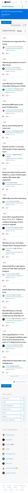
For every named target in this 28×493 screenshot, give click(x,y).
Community (14, 2)
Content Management (7, 405)
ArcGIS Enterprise (8, 6)
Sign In (26, 2)
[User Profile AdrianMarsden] (3, 47)
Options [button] (23, 7)
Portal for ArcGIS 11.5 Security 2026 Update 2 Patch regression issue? (13, 149)
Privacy (5, 489)
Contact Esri (22, 489)
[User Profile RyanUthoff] (3, 319)
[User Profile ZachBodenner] (3, 249)
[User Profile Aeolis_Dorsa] (3, 274)
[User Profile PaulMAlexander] (3, 89)
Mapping (4, 416)
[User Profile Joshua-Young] (3, 155)
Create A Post (6, 22)
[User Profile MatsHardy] (3, 295)
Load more (13, 376)
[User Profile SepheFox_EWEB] (3, 131)
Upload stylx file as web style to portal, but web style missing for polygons (13, 268)
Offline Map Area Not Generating (14, 198)
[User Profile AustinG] (3, 183)
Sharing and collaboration (8, 420)
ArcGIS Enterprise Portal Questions (13, 48)
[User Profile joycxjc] (3, 201)
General (4, 412)
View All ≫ (14, 430)
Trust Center (11, 489)
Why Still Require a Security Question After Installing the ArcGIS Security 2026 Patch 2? (13, 313)
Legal (17, 489)
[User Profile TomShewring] (3, 228)
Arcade (4, 402)
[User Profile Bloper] (3, 366)
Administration (5, 398)
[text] (3, 53)
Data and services (6, 409)
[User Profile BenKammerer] (3, 68)
